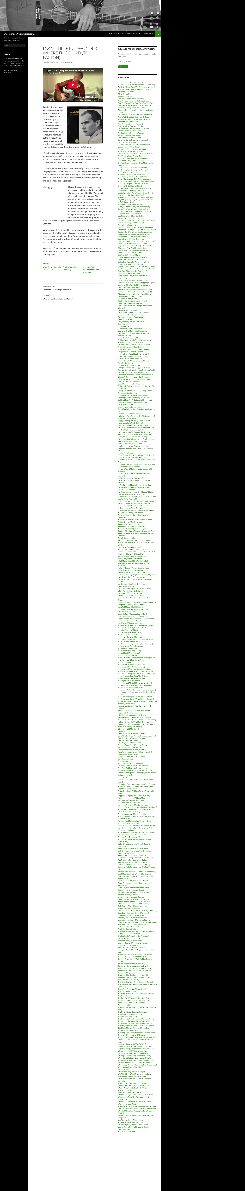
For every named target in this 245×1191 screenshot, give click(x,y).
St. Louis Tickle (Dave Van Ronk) (130, 927)
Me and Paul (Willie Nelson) (129, 653)
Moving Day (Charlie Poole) (129, 680)
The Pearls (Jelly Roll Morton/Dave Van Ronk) (136, 1019)
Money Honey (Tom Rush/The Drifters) (133, 676)
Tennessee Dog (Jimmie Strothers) (131, 973)
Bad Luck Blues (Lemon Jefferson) (131, 133)
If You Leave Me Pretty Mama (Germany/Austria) (137, 501)
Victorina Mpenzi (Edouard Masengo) (132, 1051)
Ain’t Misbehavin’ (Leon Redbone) (131, 98)
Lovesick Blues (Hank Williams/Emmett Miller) (136, 618)
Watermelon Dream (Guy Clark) (130, 1067)
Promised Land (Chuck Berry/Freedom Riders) (136, 786)
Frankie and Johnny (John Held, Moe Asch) (134, 349)
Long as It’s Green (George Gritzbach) (132, 605)
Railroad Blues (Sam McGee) (129, 802)
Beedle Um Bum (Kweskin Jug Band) (132, 149)
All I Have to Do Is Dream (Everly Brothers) (135, 115)
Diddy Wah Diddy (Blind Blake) (130, 296)
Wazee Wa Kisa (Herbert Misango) (131, 1072)
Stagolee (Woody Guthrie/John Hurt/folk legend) (137, 931)
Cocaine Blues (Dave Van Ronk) (130, 253)
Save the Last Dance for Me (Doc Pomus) (134, 865)
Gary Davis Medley (125, 363)
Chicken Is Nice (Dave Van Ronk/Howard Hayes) (137, 241)
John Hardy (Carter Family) (128, 524)
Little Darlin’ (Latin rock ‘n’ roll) (130, 593)
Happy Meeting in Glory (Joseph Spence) (134, 420)
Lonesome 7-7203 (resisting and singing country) (137, 602)
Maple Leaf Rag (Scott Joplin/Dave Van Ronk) (135, 639)
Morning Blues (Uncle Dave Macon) (132, 678)
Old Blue (121, 731)
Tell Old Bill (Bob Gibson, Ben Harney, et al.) (135, 968)
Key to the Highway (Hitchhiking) (131, 554)
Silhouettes (122, 885)
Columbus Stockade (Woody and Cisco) (133, 262)
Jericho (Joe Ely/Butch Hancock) (130, 522)
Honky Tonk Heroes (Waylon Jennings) (133, 446)
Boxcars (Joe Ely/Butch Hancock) (131, 195)
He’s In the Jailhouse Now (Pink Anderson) (134, 434)
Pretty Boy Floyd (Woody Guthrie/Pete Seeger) (136, 784)
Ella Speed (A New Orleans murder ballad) (134, 328)
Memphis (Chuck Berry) (127, 655)
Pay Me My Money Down (128, 754)
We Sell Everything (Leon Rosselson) (132, 1076)
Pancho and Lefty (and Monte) (130, 747)
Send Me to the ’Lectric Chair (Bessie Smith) (135, 874)
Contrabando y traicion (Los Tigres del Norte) (136, 269)
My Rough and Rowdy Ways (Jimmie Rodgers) (136, 699)
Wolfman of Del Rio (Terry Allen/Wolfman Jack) (137, 1106)
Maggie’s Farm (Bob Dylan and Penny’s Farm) (135, 625)
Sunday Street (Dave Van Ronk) (130, 940)
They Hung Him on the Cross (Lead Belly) (134, 1021)
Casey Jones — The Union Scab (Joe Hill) (133, 236)
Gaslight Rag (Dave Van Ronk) (129, 365)
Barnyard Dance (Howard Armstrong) (133, 140)
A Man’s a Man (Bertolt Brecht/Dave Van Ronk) (136, 85)
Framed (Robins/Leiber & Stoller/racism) (134, 345)
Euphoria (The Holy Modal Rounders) (132, 331)
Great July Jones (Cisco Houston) (131, 407)
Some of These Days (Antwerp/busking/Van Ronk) (137, 911)
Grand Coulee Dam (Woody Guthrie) (132, 402)
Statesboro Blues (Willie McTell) (130, 934)
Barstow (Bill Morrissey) (127, 142)
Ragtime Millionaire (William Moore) (132, 798)
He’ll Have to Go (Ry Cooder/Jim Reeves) (134, 432)
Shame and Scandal (125, 878)
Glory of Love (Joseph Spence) (129, 381)
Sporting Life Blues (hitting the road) (132, 924)
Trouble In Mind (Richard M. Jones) (131, 1035)
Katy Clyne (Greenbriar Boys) (129, 547)
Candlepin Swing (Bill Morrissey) (131, 223)
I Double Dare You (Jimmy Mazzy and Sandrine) (136, 464)
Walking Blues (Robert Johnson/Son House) (135, 1062)
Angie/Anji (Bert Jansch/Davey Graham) (133, 117)
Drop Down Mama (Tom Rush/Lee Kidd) (133, 312)
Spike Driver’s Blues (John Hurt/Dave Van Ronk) (137, 922)
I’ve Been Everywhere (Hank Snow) (131, 494)
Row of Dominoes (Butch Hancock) (132, 835)
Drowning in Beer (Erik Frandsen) (131, 315)
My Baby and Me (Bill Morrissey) (131, 687)
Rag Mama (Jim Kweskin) (128, 789)
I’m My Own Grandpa (126, 490)
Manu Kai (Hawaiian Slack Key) (130, 637)
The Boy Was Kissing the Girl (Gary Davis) (134, 998)
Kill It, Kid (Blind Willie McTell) (130, 559)
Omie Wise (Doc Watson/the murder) (132, 733)
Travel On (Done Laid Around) (130, 1030)
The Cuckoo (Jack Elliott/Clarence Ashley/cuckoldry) (131, 1004)
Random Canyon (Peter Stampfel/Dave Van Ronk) (137, 807)
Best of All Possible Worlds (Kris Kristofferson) (136, 154)
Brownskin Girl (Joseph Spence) (130, 204)
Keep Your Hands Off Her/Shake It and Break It (136, 552)
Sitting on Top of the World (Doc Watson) (134, 892)
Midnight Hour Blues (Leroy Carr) (131, 660)
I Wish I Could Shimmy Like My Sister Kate (134, 485)
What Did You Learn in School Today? (57, 297)
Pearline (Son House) (126, 761)
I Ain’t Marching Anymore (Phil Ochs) (132, 457)
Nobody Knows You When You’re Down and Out (137, 724)
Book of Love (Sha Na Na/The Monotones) (134, 188)
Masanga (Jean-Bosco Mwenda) (130, 646)
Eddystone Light (124, 326)
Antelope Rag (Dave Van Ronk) (130, 121)
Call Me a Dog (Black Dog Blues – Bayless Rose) (136, 220)
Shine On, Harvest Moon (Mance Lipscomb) (135, 883)
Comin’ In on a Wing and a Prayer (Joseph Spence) (137, 266)
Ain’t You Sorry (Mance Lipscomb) (131, 108)
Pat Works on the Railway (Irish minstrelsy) (135, 752)
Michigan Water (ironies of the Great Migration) (91, 269)
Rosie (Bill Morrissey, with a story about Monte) (136, 832)
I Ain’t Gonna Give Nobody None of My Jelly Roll (137, 455)
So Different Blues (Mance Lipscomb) (132, 906)
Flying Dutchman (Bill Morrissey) (131, 342)
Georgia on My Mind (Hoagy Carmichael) (134, 368)
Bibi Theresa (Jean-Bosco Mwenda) (131, 156)
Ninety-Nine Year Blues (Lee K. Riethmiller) (135, 717)
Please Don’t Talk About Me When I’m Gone (135, 770)
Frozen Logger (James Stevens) (130, 358)
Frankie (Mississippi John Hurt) (130, 347)
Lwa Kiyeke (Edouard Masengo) (130, 623)
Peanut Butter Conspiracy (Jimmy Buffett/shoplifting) (131, 757)
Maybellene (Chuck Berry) (128, 648)
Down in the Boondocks (127, 310)
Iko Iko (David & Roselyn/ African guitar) (134, 503)
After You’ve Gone (125, 94)
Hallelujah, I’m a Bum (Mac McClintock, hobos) (136, 416)
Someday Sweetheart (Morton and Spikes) (134, 920)
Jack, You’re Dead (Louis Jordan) (130, 513)
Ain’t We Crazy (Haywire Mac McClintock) (134, 105)
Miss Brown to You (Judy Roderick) (131, 664)
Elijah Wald (67, 62)
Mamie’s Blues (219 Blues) (128, 634)
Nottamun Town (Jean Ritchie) (130, 726)
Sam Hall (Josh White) (126, 853)
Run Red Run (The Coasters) (129, 837)
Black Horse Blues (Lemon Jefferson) (132, 167)
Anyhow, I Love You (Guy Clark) (130, 126)
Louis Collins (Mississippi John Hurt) (132, 614)
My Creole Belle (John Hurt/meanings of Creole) (137, 690)
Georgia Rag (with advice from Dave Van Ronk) (136, 370)
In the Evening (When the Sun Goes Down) (134, 506)
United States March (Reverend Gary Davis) (135, 1046)
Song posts (148, 34)
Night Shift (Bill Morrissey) (128, 713)
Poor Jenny (122, 777)
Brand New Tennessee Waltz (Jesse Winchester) (136, 197)
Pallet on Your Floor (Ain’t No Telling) (132, 745)
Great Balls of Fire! (125, 404)
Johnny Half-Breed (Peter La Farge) (132, 529)
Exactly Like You (124, 335)
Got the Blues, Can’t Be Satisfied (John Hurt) (135, 400)
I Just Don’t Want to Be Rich (129, 467)
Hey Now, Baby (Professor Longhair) (132, 441)
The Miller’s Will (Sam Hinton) (130, 1014)
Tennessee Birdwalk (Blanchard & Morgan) (134, 970)
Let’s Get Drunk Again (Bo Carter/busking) (134, 588)
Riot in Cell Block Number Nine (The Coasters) (136, 816)
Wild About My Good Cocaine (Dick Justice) (135, 1095)
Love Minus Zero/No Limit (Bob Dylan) (133, 616)
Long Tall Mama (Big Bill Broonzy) (131, 607)
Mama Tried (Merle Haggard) (129, 632)
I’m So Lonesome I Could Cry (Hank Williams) (136, 492)
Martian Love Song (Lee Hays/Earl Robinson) (135, 644)
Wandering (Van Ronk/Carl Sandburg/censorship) (137, 1065)
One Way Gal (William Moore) (130, 743)
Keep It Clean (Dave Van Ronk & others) (133, 549)
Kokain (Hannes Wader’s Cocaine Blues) (133, 568)
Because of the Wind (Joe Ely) (129, 147)
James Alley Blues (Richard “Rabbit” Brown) (135, 519)
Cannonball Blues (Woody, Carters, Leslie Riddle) (137, 230)
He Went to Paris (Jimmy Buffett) (131, 430)
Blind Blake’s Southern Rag (128, 172)
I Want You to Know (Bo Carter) (130, 478)
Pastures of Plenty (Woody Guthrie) (132, 749)
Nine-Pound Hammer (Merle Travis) (132, 715)
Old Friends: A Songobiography (19, 33)
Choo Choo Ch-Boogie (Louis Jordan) (132, 243)
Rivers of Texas (124, 819)
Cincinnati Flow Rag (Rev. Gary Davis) (133, 248)
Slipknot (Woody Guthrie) (128, 894)
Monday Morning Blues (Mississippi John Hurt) (136, 674)
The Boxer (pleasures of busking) (130, 996)
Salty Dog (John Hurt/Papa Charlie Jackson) (135, 851)
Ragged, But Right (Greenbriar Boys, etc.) (134, 796)
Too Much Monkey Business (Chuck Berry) (134, 1028)
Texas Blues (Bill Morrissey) (128, 980)
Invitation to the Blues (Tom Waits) (131, 508)
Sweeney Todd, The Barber (128, 945)
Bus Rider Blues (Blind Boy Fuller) (131, 216)
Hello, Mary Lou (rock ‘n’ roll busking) (132, 437)
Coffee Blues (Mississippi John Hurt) (132, 257)
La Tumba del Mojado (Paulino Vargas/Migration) (137, 575)
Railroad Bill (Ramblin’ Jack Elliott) (131, 800)
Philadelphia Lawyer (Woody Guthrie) (133, 766)
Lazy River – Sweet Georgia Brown (131, 577)
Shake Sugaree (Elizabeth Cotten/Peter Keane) (136, 876)
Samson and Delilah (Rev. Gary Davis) (132, 855)
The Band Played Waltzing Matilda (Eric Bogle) (136, 993)
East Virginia (123, 324)
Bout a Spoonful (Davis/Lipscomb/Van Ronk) (135, 193)
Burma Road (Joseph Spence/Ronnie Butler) (135, 211)
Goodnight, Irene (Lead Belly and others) (133, 397)
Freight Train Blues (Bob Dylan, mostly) (133, 354)
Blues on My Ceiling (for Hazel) (130, 186)
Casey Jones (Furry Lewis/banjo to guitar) (134, 234)
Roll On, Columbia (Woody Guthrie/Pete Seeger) (137, 825)
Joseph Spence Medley (127, 538)
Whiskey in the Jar (125, 1090)
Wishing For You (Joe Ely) (128, 1104)
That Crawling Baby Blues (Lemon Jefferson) (135, 982)
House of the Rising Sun (127, 453)
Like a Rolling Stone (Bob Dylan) (130, 591)
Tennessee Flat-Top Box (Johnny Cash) (133, 975)
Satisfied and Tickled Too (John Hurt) (132, 862)
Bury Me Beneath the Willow (129, 213)
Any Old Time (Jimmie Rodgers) (130, 124)
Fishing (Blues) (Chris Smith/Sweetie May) (134, 340)
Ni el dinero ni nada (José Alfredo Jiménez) (134, 710)
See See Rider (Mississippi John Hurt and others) (137, 871)
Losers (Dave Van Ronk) (127, 611)
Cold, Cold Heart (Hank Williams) (131, 259)
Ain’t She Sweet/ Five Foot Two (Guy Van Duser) (136, 103)
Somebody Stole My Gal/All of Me (131, 915)
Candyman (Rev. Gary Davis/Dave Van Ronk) (135, 227)
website (15, 59)
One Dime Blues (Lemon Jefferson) (131, 738)
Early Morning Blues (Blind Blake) (131, 322)
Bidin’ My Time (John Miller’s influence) (133, 158)
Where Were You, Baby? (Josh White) (132, 1088)
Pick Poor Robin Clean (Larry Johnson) (133, 768)
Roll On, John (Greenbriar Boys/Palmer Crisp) (136, 828)
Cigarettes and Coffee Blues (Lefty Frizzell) (134, 246)
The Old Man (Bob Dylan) (128, 1016)
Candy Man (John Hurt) (127, 225)
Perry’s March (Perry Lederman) (130, 763)
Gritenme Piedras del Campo (129, 414)
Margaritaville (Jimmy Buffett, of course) (134, 641)
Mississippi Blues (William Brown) (131, 667)
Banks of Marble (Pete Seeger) (129, 135)
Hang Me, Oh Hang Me (127, 418)
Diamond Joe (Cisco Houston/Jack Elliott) (134, 294)
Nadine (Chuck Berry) (126, 703)
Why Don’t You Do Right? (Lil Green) (132, 1092)
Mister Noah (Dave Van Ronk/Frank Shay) (134, 669)
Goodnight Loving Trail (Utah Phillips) (133, 395)
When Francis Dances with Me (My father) (134, 1085)
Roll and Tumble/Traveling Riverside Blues (134, 821)
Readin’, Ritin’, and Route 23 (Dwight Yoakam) (135, 809)
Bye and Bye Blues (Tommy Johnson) (132, 218)
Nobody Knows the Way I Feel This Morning (135, 722)
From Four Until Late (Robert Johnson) (133, 356)
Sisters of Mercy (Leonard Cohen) (131, 890)
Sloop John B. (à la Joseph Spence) (131, 897)
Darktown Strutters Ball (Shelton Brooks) (134, 285)
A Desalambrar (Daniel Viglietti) (130, 82)
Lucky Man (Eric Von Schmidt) (130, 621)
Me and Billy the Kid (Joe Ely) (129, 651)
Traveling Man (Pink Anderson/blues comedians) (137, 1032)
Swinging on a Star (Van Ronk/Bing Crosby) (135, 954)
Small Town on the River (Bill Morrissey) (133, 899)
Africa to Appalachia (126, 91)
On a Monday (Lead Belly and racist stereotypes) (137, 736)
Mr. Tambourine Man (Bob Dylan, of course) (135, 685)
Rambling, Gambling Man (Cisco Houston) (134, 805)
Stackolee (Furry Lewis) (127, 929)
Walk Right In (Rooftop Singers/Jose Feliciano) (136, 1060)
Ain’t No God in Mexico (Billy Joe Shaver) (134, 101)
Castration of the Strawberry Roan (131, 239)
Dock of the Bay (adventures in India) (132, 301)
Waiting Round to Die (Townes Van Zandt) (134, 1055)
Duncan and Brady (125, 319)
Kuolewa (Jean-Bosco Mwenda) (130, 570)
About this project (134, 34)
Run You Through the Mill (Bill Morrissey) (134, 839)
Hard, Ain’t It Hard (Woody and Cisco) (133, 425)
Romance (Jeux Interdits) (127, 830)
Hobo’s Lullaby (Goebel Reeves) (130, 444)
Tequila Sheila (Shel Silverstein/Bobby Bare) (135, 977)
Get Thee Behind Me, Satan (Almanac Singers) (136, 374)
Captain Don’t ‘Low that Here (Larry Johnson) (136, 232)
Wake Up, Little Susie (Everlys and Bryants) (134, 1058)
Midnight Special (124, 662)
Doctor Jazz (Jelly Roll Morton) (130, 303)
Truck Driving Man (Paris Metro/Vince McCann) (137, 1037)
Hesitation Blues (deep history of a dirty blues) (136, 439)
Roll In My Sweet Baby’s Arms (129, 823)
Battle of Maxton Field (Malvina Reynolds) (134, 144)
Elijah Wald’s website (116, 34)
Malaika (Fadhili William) (128, 630)
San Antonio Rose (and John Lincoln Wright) (135, 858)
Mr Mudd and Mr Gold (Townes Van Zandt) (135, 683)
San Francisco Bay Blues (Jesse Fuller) (133, 860)
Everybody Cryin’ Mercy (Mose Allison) (133, 333)
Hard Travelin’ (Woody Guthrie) (130, 423)
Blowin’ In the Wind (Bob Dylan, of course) (134, 179)
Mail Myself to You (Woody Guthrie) (132, 628)
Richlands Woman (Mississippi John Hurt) (134, 814)
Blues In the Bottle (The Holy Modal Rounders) (136, 181)
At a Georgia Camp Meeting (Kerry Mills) (134, 128)
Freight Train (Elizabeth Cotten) (130, 351)
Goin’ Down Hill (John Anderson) (131, 384)
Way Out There (124, 1069)
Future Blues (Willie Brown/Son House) (133, 361)
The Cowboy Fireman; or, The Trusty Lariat (134, 1000)
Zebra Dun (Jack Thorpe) (127, 1131)
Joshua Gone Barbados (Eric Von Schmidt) (134, 540)
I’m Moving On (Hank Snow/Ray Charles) (134, 487)
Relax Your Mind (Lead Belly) (129, 812)
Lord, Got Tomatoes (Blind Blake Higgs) (133, 609)
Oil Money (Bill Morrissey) (128, 729)
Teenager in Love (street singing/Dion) (133, 966)
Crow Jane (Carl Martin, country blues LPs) (135, 280)
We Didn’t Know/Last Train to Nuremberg (134, 1074)
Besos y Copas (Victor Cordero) (130, 151)
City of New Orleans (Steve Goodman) (133, 250)
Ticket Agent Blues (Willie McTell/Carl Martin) (136, 1026)
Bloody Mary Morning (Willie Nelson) (133, 177)
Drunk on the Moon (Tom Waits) (130, 317)
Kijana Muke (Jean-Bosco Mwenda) (132, 556)
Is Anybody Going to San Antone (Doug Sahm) (136, 510)
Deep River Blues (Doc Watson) (130, 287)
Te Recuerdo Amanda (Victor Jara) (131, 963)
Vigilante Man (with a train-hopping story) (134, 1053)
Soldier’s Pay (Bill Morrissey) (129, 908)
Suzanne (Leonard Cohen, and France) (133, 943)
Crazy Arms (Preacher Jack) (129, 273)
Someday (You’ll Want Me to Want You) (133, 917)
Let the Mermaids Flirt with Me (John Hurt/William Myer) (132, 585)
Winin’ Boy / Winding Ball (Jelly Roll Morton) (135, 1102)
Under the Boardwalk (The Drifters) (132, 1044)
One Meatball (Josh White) (128, 740)
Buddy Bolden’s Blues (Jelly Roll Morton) (134, 207)
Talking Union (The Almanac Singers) (132, 957)
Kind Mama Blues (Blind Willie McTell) (133, 561)
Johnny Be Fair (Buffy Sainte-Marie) (132, 526)
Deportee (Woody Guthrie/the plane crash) (135, 289)
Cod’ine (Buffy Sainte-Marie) (129, 255)
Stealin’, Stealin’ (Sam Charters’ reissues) (133, 936)
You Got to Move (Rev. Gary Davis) (131, 1122)
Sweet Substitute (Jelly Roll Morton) (132, 947)
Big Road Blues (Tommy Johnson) (131, 161)
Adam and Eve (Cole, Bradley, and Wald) (133, 89)
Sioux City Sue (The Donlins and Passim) (133, 888)
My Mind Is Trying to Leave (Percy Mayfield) (135, 697)
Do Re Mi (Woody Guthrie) (128, 299)
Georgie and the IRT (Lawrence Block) (132, 372)
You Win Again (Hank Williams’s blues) (133, 1125)
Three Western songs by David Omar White (135, 1023)
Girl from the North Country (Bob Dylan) (134, 379)
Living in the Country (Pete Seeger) (131, 595)
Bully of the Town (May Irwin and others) (134, 209)
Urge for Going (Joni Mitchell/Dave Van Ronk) (136, 1049)
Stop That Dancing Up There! (129, 938)
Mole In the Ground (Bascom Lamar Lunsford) (136, 671)
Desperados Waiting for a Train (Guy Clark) (135, 292)
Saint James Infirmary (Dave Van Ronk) (133, 848)
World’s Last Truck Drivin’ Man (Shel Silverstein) (137, 1108)
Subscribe (123, 67)
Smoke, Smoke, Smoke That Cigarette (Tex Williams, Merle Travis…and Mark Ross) (134, 902)
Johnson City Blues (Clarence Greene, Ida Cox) (136, 531)
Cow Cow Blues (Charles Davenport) (132, 271)
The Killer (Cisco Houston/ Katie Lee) (132, 1012)
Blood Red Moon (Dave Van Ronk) (131, 174)
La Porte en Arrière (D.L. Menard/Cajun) (134, 572)
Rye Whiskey (123, 842)
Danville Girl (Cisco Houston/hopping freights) (136, 282)
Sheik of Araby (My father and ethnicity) (133, 881)
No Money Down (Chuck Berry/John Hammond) (137, 720)
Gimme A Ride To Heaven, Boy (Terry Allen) (135, 377)
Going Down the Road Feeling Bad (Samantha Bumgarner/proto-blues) (136, 392)
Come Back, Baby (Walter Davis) (130, 264)
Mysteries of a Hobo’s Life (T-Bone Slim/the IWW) (137, 701)
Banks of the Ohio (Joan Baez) (129, 138)
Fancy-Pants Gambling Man (129, 338)
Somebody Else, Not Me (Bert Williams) (133, 913)
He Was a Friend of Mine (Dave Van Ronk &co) (136, 427)
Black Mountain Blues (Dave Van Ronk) (133, 170)
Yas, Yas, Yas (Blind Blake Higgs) (130, 1120)
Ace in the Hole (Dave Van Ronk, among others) (136, 87)
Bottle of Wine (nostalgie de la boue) (57, 288)
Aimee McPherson (125, 96)
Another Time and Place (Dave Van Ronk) (134, 119)
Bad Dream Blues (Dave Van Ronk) (131, 131)
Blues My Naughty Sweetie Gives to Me (133, 184)
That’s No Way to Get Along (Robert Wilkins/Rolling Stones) (132, 990)
